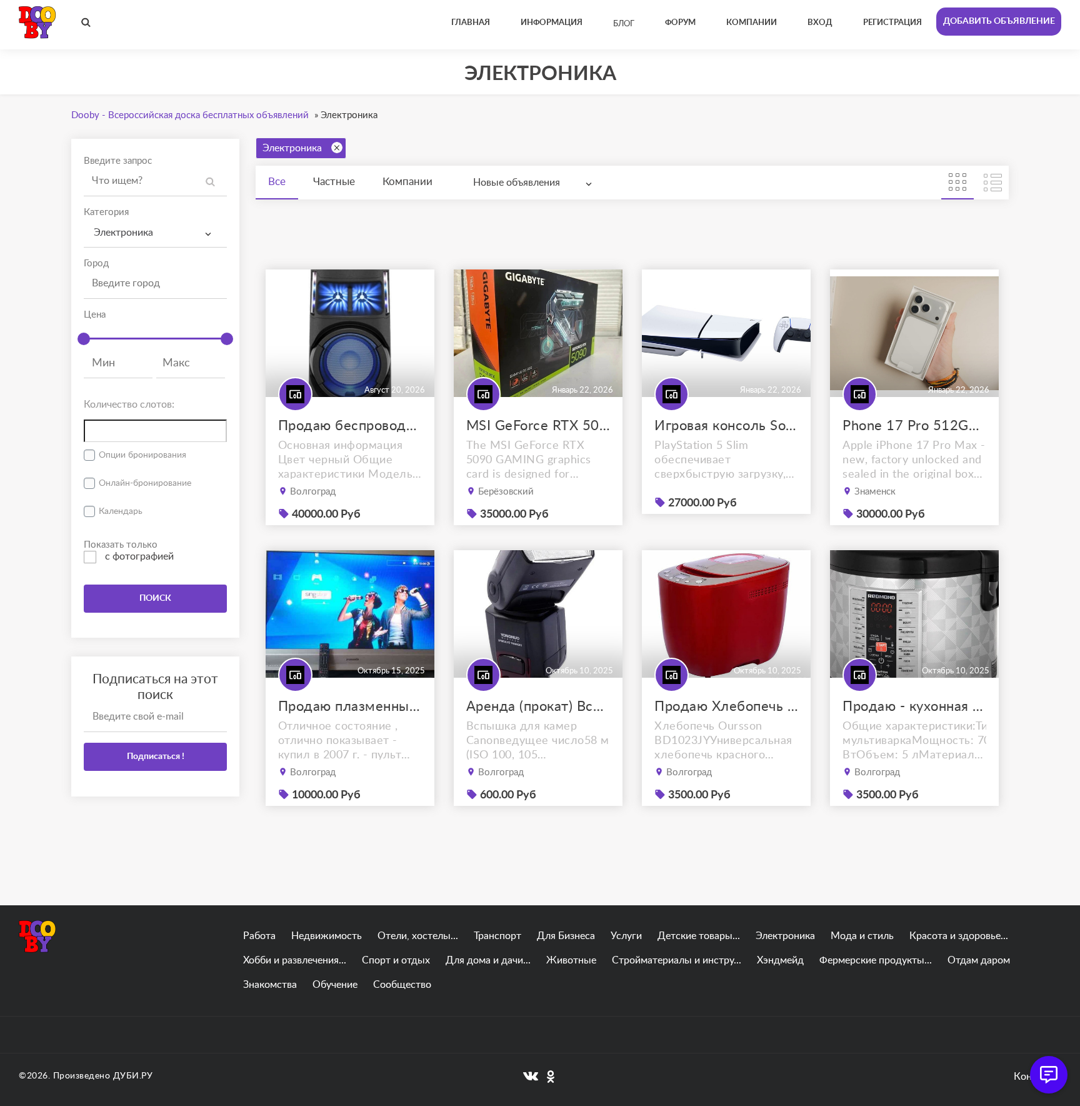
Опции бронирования (142, 455)
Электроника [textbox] (123, 233)
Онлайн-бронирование (145, 483)
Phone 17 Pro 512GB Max (914, 426)
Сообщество (402, 985)
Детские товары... (699, 936)
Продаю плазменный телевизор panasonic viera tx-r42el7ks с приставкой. (350, 706)
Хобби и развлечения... (294, 960)
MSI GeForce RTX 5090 (538, 426)
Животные (571, 960)
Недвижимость (326, 936)
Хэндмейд (780, 960)
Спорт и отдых (396, 960)
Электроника (292, 148)
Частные (334, 181)
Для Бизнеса (566, 936)
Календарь (120, 511)
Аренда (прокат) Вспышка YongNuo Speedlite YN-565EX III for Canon (538, 706)
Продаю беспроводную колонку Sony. (350, 426)
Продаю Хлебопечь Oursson (726, 706)
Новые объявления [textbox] (516, 183)
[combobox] (155, 233)
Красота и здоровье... (958, 936)
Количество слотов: (129, 405)
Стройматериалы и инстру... (676, 960)
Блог (623, 24)
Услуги (626, 936)
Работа (259, 936)
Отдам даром (979, 960)
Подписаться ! (155, 756)
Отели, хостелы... (418, 936)
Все (277, 181)
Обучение (335, 985)
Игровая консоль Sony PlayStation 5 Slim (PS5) (726, 426)
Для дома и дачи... (488, 960)
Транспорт (497, 936)
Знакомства (270, 985)
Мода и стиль (862, 936)
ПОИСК (155, 598)
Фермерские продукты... (875, 960)
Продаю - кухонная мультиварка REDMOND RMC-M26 (914, 706)
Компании (407, 181)
